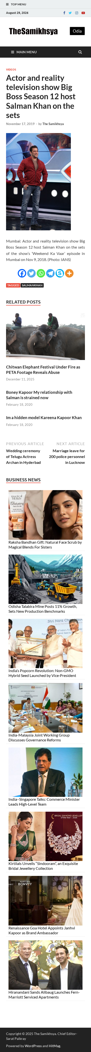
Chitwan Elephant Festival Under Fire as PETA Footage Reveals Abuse (43, 369)
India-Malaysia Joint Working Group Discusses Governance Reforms (39, 737)
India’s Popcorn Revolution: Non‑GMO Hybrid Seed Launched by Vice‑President (42, 673)
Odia (77, 31)
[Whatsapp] (41, 273)
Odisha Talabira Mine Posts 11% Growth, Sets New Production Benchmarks (42, 608)
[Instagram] (76, 13)
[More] (69, 273)
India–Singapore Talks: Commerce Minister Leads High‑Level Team (44, 801)
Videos (11, 69)
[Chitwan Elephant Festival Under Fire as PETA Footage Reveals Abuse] (45, 361)
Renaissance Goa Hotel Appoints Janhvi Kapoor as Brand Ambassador (41, 930)
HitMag (54, 1046)
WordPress (33, 1046)
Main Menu (27, 52)
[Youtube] (83, 13)
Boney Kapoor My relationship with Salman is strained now (39, 395)
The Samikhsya (53, 124)
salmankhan (32, 285)
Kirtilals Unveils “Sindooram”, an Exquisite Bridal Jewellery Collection (43, 866)
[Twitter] (70, 13)
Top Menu (18, 4)
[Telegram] (50, 273)
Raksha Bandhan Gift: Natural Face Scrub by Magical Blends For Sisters (45, 544)
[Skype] (60, 273)
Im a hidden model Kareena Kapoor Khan (44, 417)
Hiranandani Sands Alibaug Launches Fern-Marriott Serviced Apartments (44, 994)
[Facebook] (64, 13)
